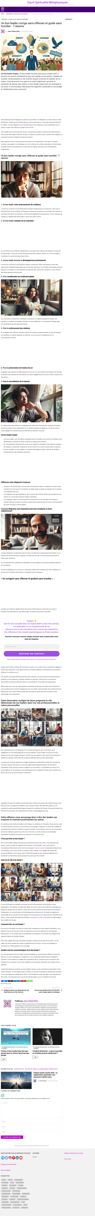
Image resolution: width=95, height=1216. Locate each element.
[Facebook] (4, 981)
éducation (25, 1207)
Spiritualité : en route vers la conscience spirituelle (36, 1069)
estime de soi (33, 372)
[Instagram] (10, 1157)
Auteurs (35, 1157)
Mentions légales (6, 1170)
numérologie (17, 1193)
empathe (5, 1188)
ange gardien (19, 1179)
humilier (31, 127)
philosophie (26, 1193)
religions (5, 1199)
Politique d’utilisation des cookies (73, 1153)
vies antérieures (7, 1205)
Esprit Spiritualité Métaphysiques (47, 2)
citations (5, 1185)
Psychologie (6, 983)
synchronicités (15, 1202)
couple (21, 1185)
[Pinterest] (23, 981)
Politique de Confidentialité (8, 1164)
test (24, 1202)
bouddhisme (20, 1182)
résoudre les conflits (37, 917)
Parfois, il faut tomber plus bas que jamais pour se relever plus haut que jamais (15, 1053)
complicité (13, 1185)
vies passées (17, 1205)
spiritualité (5, 1202)
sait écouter (39, 848)
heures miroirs (6, 1191)
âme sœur (16, 1207)
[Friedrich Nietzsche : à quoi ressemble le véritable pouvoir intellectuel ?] (47, 1036)
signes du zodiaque (23, 1199)
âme (26, 1205)
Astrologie (5, 1182)
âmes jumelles (6, 1207)
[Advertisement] (31, 105)
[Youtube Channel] (20, 1157)
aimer (4, 1179)
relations (23, 1196)
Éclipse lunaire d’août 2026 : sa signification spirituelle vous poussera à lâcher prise (45, 1075)
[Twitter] (6, 1157)
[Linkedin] (17, 981)
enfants (13, 1188)
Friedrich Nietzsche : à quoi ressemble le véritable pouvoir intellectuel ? (47, 1052)
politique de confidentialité (36, 659)
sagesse (13, 1199)
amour (10, 1179)
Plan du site (67, 1159)
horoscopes (17, 1191)
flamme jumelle (22, 1188)
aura (12, 1182)
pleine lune (5, 1196)
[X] (11, 981)
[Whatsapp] (30, 981)
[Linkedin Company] (17, 1157)
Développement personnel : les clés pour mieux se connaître (15, 1047)
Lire (3, 1059)
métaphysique (6, 1193)
